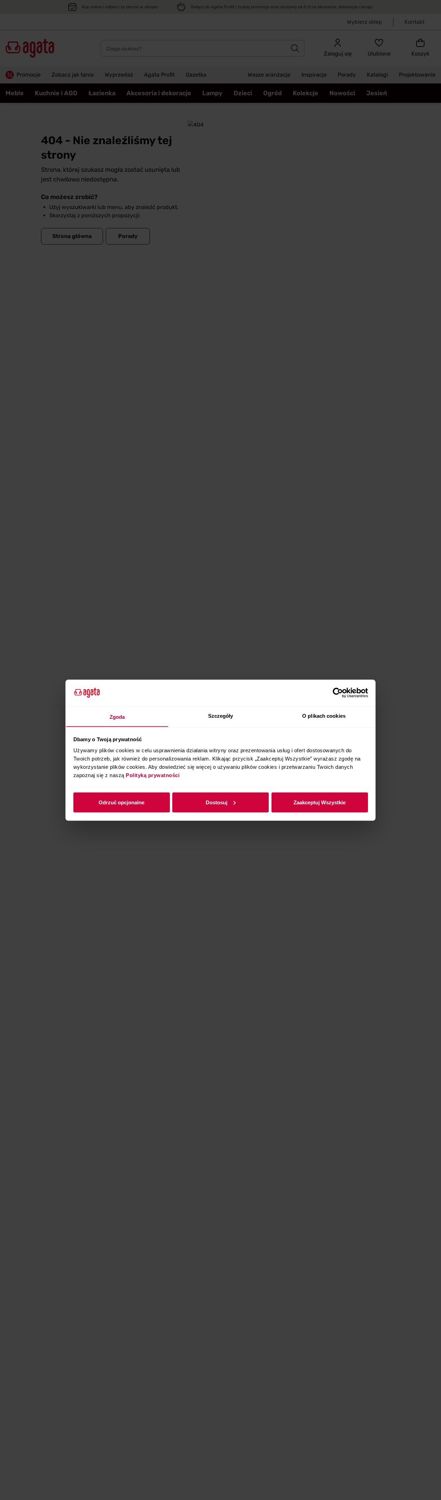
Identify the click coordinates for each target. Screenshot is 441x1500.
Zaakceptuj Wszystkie (320, 802)
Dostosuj (216, 802)
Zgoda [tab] (117, 716)
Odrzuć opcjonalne (121, 802)
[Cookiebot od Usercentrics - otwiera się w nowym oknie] (338, 693)
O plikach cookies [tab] (324, 715)
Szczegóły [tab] (220, 715)
